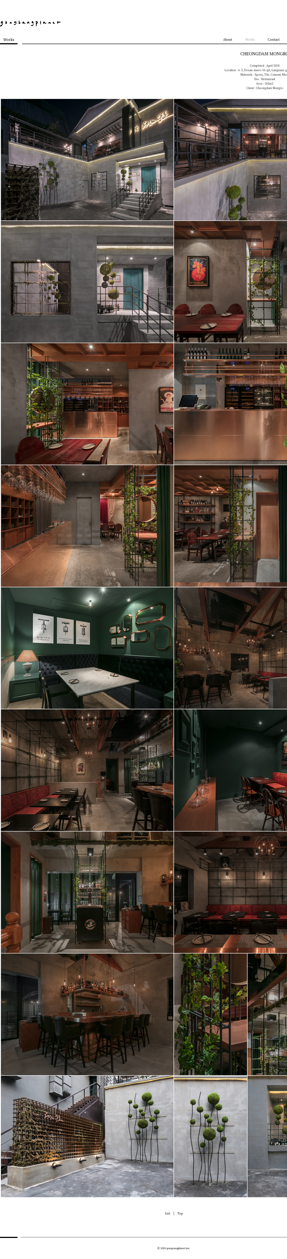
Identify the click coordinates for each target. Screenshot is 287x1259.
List (167, 1213)
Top (180, 1213)
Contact (274, 39)
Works (250, 39)
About (227, 39)
